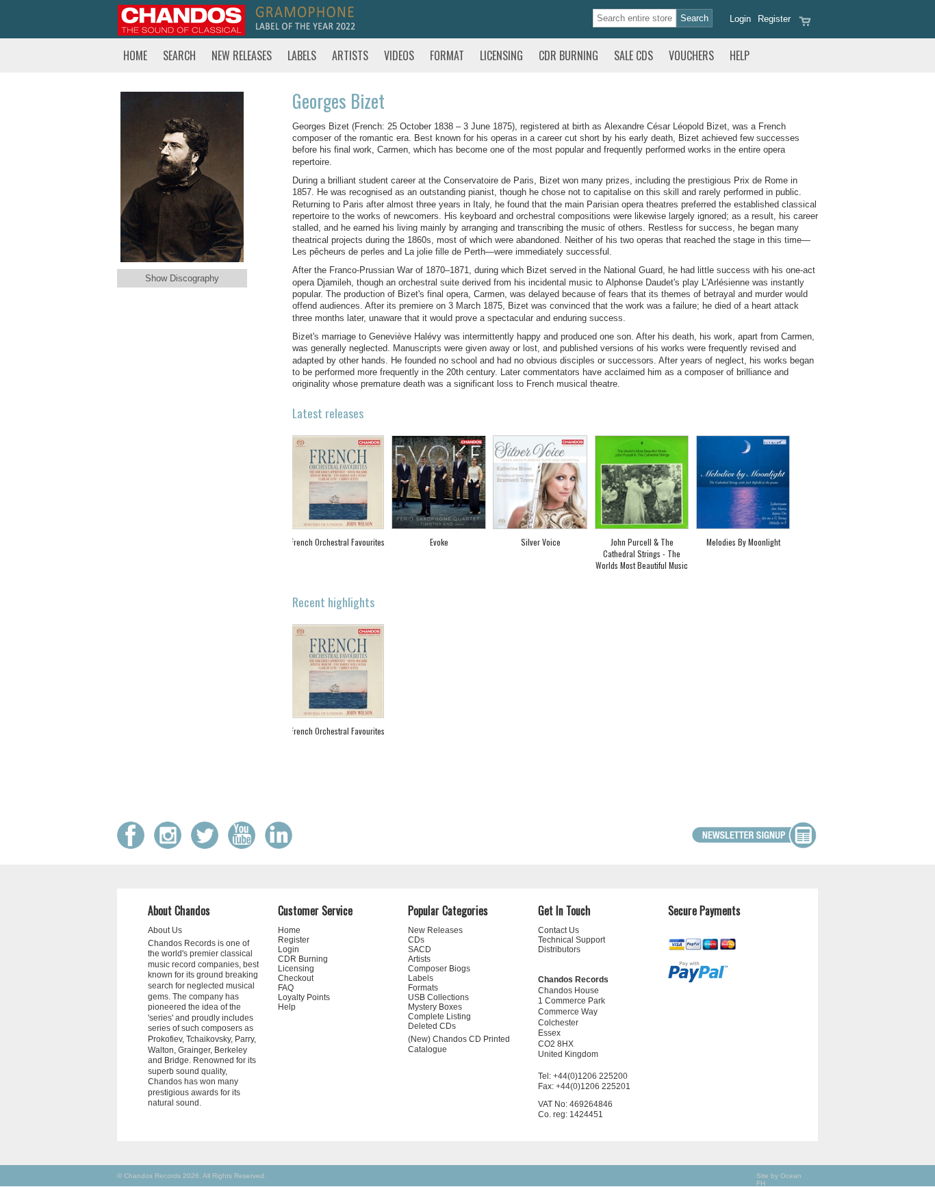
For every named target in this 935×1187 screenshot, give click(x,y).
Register (774, 19)
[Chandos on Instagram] (171, 846)
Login (740, 19)
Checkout (295, 978)
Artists (350, 55)
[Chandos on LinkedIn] (282, 846)
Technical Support (571, 940)
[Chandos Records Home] (181, 32)
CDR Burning (568, 55)
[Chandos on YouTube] (245, 846)
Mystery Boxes (435, 1007)
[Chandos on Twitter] (208, 846)
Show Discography (182, 278)
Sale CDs (633, 55)
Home (135, 55)
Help (740, 55)
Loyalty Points (304, 997)
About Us (165, 930)
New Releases (242, 55)
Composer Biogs (439, 968)
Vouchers (691, 55)
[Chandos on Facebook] (134, 846)
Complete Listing (439, 1016)
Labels (301, 55)
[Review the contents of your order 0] (805, 26)
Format (447, 55)
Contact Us (558, 930)
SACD (419, 949)
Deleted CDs (432, 1026)
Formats (423, 988)
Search (179, 55)
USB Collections (438, 997)
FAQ (286, 988)
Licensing (501, 55)
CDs (416, 940)
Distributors (559, 949)
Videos (399, 55)
